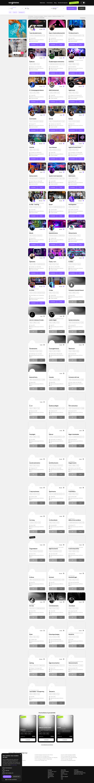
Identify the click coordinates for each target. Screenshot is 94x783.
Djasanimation (53, 233)
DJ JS (30, 406)
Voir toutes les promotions (47, 744)
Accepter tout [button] (7, 776)
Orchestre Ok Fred (74, 377)
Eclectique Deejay (54, 634)
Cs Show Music (53, 520)
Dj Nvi (31, 634)
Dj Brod (51, 434)
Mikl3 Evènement (54, 90)
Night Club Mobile (74, 434)
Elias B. (31, 233)
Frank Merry (72, 491)
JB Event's (52, 691)
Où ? (27, 7)
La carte (81, 8)
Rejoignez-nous (74, 3)
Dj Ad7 (51, 204)
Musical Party (33, 377)
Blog (55, 2)
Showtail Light (73, 577)
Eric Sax (31, 606)
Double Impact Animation (56, 61)
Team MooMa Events (35, 33)
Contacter (33, 44)
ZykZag (31, 663)
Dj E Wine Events (53, 463)
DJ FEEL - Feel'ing (34, 204)
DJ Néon (71, 261)
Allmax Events (73, 233)
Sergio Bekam (33, 548)
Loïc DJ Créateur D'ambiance (37, 320)
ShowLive (71, 634)
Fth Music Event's (74, 33)
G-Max (51, 290)
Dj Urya (71, 119)
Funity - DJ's (52, 261)
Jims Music (72, 606)
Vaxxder (51, 377)
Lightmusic (72, 90)
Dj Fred (51, 119)
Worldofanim (33, 348)
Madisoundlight (53, 406)
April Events (52, 491)
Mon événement (55, 7)
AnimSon (71, 61)
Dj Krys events (33, 176)
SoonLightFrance (54, 348)
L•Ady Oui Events (34, 491)
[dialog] (11, 767)
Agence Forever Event (75, 147)
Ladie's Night (53, 320)
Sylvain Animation (74, 320)
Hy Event (51, 577)
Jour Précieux (53, 147)
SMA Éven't (72, 348)
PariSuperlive (72, 204)
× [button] (20, 754)
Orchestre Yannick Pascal (76, 290)
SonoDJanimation (34, 463)
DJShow (31, 577)
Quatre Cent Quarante (55, 176)
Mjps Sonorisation (54, 663)
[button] (12, 779)
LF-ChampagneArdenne (36, 90)
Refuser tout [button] (16, 776)
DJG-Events (32, 119)
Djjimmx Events (53, 548)
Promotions (50, 2)
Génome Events (73, 663)
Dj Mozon (32, 61)
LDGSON (31, 147)
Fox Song (32, 520)
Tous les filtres (71, 8)
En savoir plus (14, 765)
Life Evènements (53, 606)
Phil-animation (73, 406)
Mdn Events (72, 176)
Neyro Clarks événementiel (57, 33)
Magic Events (72, 463)
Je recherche (13, 7)
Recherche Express (63, 2)
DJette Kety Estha (74, 548)
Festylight (32, 434)
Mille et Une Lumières (75, 520)
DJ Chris (31, 290)
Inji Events (32, 261)
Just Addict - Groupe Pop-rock (38, 691)
